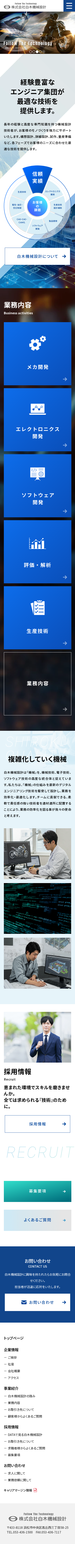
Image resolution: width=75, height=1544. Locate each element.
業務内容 (14, 1402)
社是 (11, 1364)
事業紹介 (11, 1388)
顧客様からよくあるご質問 (25, 1416)
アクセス (13, 1377)
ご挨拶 (12, 1357)
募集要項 (14, 1455)
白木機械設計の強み (21, 1396)
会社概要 (14, 1371)
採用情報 (11, 1427)
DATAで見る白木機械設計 (25, 1434)
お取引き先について (21, 1409)
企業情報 (11, 1349)
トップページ (14, 1338)
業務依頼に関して (20, 1480)
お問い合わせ (14, 1465)
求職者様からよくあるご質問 (26, 1448)
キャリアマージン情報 (18, 1490)
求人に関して (16, 1473)
